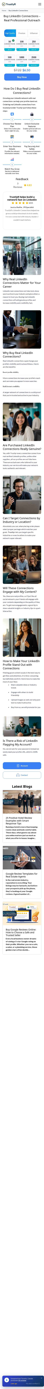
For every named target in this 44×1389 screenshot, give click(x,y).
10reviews (22, 1380)
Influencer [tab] (34, 33)
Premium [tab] (21, 33)
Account (24, 766)
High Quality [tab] (10, 33)
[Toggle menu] (39, 4)
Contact (24, 775)
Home (4, 10)
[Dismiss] (41, 1378)
